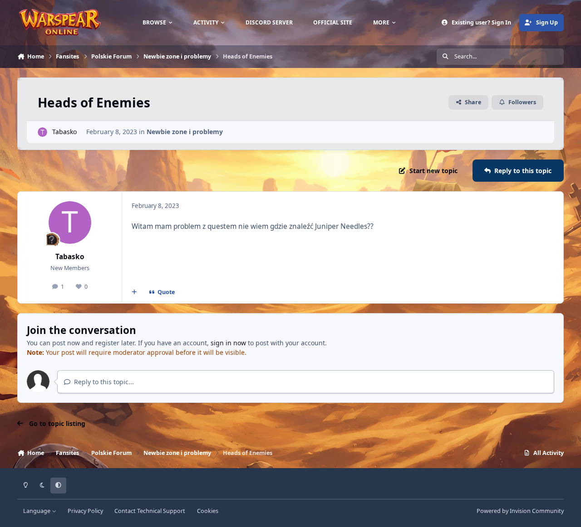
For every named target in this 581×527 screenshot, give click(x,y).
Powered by (520, 511)
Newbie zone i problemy (185, 131)
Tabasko (64, 131)
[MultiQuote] (134, 292)
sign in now (228, 342)
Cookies (207, 511)
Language (37, 511)
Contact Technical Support (149, 511)
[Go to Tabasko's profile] (42, 132)
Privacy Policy (85, 511)
